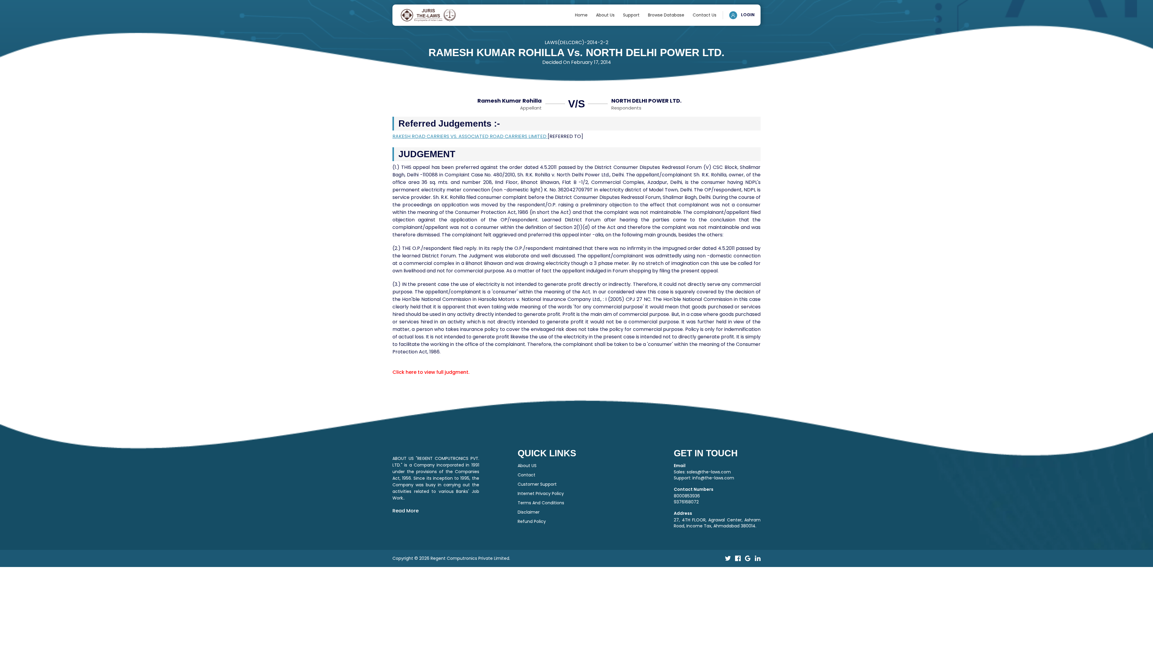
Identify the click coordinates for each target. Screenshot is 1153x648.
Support (631, 15)
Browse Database (666, 15)
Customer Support (537, 484)
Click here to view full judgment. (431, 372)
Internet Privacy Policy (541, 493)
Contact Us (704, 15)
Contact (526, 474)
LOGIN (747, 15)
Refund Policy (532, 521)
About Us (605, 15)
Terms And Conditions (541, 502)
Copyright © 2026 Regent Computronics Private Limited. (451, 558)
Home (581, 15)
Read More (405, 510)
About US (527, 465)
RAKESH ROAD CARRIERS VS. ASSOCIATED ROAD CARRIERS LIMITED (470, 136)
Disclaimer (529, 512)
